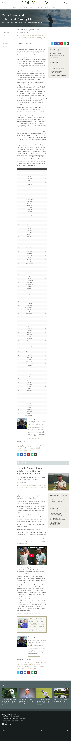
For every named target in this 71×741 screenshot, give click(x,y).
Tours (25, 7)
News (20, 7)
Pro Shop (40, 7)
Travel (14, 7)
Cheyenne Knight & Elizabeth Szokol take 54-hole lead (56, 72)
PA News (39, 487)
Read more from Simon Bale (34, 438)
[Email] (68, 43)
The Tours (27, 34)
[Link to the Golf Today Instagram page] (66, 3)
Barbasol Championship (26, 485)
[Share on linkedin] (58, 43)
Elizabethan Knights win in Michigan (58, 75)
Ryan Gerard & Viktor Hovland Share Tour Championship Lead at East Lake (43, 702)
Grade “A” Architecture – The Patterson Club (61, 700)
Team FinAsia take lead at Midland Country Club (55, 65)
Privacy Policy (59, 730)
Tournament (32, 38)
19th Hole (54, 7)
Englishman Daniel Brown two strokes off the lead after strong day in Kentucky (56, 515)
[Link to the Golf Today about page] (4, 3)
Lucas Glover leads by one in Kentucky (58, 510)
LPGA (16, 22)
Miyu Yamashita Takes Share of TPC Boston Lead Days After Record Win (9, 702)
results (24, 38)
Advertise (52, 730)
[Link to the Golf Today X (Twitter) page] (68, 3)
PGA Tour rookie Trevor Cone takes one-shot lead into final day (57, 519)
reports (21, 38)
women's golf (39, 38)
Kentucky (26, 487)
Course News (5, 43)
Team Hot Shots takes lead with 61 (57, 68)
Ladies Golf (43, 35)
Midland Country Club (40, 37)
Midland (33, 37)
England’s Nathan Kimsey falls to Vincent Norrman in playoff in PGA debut (55, 523)
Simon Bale (19, 32)
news (18, 38)
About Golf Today (44, 730)
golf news (38, 35)
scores (27, 38)
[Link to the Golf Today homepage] (2, 3)
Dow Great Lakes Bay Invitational (28, 35)
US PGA (4, 49)
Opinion (47, 7)
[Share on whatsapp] (65, 43)
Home (3, 22)
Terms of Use (66, 730)
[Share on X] (52, 43)
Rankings (32, 7)
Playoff (18, 489)
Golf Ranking (6, 32)
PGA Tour (30, 484)
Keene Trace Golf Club (25, 664)
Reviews (4, 51)
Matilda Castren (23, 37)
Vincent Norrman (40, 489)
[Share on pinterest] (61, 43)
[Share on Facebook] (55, 43)
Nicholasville (34, 487)
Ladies (12, 22)
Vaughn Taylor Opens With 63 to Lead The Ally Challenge (26, 701)
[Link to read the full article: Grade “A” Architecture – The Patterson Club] (61, 692)
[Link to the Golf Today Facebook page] (64, 3)
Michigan (29, 37)
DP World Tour (25, 484)
